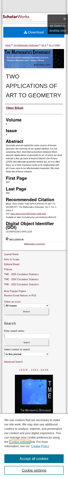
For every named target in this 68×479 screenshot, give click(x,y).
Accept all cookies (34, 459)
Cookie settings (20, 441)
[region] (34, 446)
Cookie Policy (40, 446)
